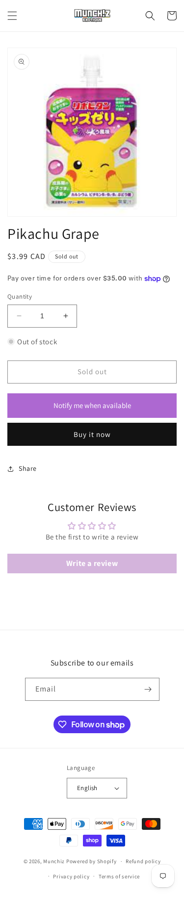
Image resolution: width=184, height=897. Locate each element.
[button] (12, 15)
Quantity (19, 296)
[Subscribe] (148, 689)
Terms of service (119, 876)
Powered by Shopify (91, 861)
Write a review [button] (92, 563)
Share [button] (28, 468)
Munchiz (54, 861)
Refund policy (143, 861)
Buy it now (92, 434)
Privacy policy (71, 876)
